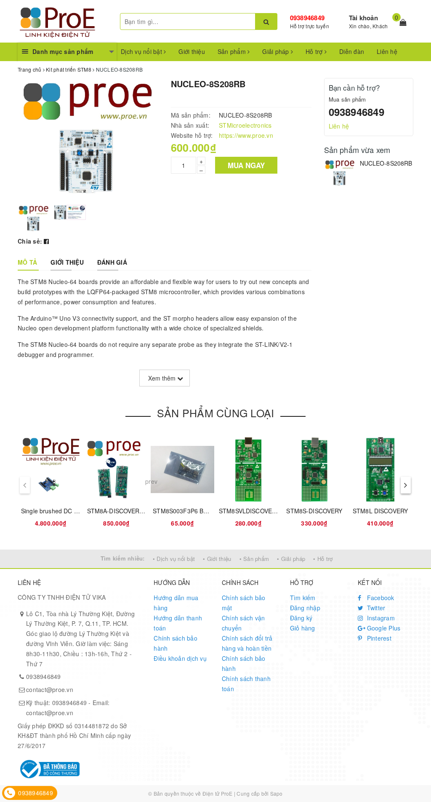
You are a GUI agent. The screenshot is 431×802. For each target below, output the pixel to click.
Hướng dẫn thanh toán (178, 623)
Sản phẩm (232, 51)
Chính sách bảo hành (175, 643)
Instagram (380, 618)
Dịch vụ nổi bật (142, 51)
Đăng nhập (305, 608)
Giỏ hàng (302, 628)
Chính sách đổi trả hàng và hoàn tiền (247, 643)
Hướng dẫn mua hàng (176, 602)
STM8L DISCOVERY (380, 511)
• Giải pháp (291, 559)
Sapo (276, 793)
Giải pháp (276, 51)
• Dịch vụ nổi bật (174, 559)
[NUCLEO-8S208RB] (340, 173)
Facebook (379, 597)
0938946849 (307, 17)
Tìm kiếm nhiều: (123, 558)
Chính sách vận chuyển (243, 623)
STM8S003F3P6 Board (184, 511)
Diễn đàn (351, 51)
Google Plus (382, 628)
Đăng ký (301, 618)
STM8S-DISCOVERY (314, 511)
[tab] (27, 262)
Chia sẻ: (30, 241)
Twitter (375, 608)
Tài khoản (363, 17)
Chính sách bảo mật (244, 602)
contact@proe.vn (49, 689)
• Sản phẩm (254, 559)
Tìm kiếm (303, 597)
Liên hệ (387, 51)
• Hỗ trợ (323, 559)
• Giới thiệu (217, 559)
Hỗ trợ (315, 51)
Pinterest (378, 638)
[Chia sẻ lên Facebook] (46, 241)
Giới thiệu (191, 51)
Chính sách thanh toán (246, 683)
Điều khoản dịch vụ (180, 658)
